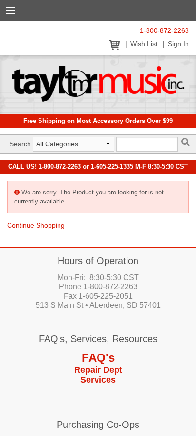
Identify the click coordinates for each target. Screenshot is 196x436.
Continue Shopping (36, 225)
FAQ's (98, 357)
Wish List (143, 44)
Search (20, 144)
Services (98, 380)
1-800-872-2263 (164, 30)
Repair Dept (98, 370)
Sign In (178, 44)
